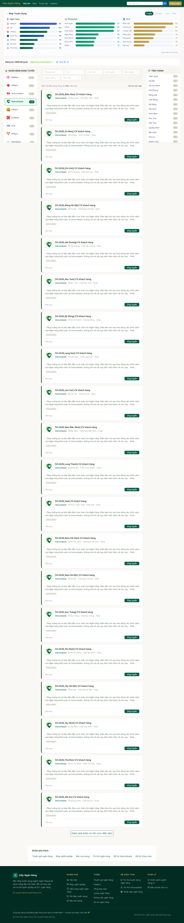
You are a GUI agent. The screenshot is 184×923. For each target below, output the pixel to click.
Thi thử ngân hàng (101, 856)
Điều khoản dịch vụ (158, 887)
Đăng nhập (175, 3)
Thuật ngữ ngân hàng (42, 856)
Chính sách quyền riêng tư (157, 881)
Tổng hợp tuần (100, 889)
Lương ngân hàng (101, 893)
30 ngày (158, 13)
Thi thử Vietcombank (132, 887)
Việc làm (26, 3)
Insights (53, 3)
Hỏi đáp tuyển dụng (78, 896)
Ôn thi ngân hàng (101, 902)
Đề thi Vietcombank (123, 856)
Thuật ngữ (43, 3)
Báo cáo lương (83, 856)
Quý (167, 13)
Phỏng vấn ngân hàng (103, 897)
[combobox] (145, 3)
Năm (174, 13)
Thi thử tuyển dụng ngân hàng (131, 881)
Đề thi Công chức (144, 856)
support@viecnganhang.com (28, 892)
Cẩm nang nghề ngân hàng (78, 890)
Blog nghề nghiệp (64, 856)
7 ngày (149, 13)
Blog (35, 3)
